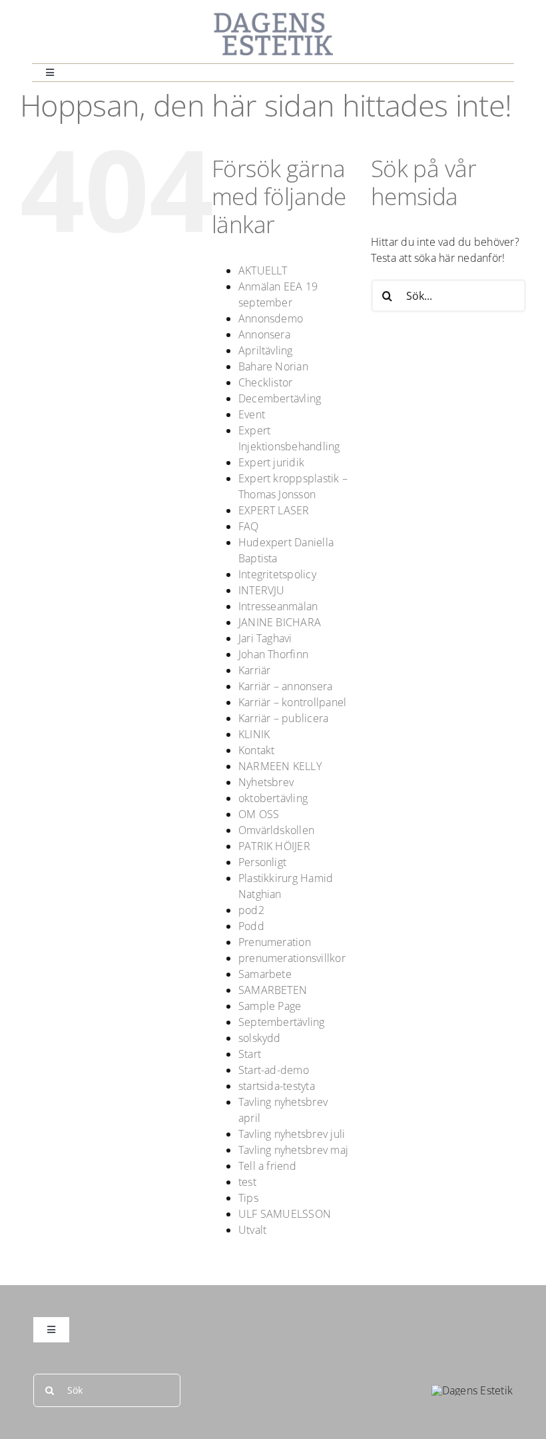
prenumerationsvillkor (292, 958)
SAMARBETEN (272, 990)
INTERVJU (261, 590)
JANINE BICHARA (279, 622)
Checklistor (265, 382)
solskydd (259, 1038)
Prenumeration (274, 942)
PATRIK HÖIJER (274, 846)
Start (249, 1054)
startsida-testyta (276, 1086)
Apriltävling (265, 350)
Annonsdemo (270, 318)
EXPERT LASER (274, 510)
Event (251, 414)
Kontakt (256, 750)
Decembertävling (280, 398)
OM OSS (258, 814)
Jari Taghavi (265, 638)
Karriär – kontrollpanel (292, 702)
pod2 (251, 910)
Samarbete (265, 974)
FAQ (248, 526)
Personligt (262, 862)
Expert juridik (271, 462)
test (247, 1182)
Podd (251, 926)
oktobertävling (273, 798)
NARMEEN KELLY (280, 766)
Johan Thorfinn (273, 654)
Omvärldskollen (276, 830)
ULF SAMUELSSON (284, 1213)
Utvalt (252, 1229)
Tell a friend (267, 1166)
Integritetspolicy (277, 574)
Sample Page (270, 1006)
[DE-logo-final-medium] (273, 17)
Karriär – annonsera (285, 686)
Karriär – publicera (283, 718)
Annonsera (264, 334)
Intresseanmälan (278, 606)
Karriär (254, 670)
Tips (248, 1198)
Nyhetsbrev (266, 782)
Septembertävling (281, 1022)
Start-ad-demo (273, 1070)
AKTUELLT (263, 270)
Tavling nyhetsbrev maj (293, 1150)
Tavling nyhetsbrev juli (292, 1134)
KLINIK (254, 734)
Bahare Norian (273, 366)
